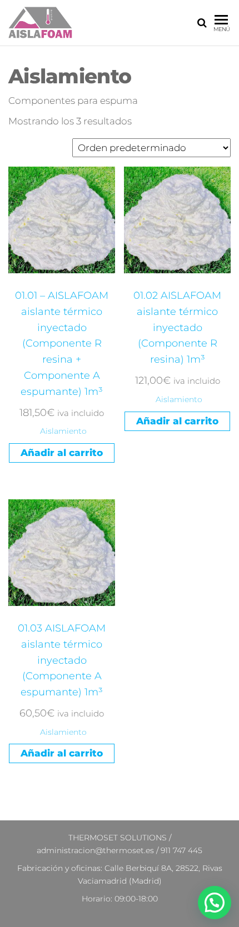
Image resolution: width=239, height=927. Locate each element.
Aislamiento (63, 431)
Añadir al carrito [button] (62, 452)
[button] (214, 902)
